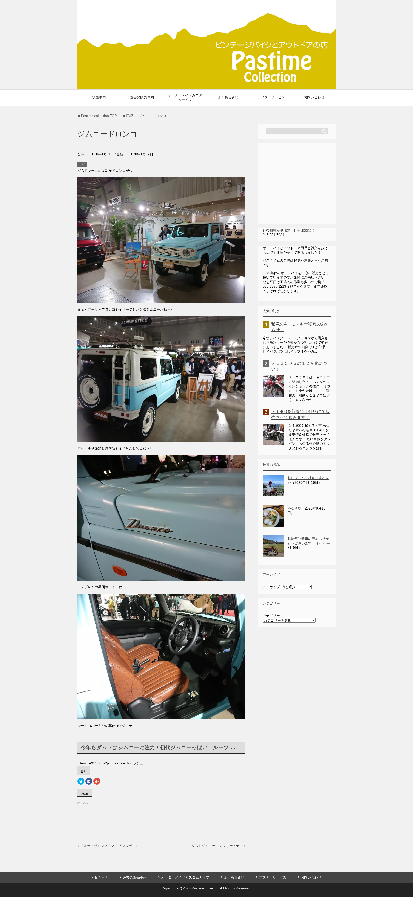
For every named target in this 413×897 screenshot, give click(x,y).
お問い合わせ (314, 97)
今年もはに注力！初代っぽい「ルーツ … (158, 747)
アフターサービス (271, 97)
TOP (99, 116)
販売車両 (99, 97)
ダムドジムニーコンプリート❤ (215, 846)
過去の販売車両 (142, 97)
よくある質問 (228, 97)
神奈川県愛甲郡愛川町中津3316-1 (289, 230)
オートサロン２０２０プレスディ (109, 846)
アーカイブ (271, 587)
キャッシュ (134, 763)
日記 (82, 164)
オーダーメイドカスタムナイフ (185, 97)
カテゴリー (271, 616)
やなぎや (294, 508)
